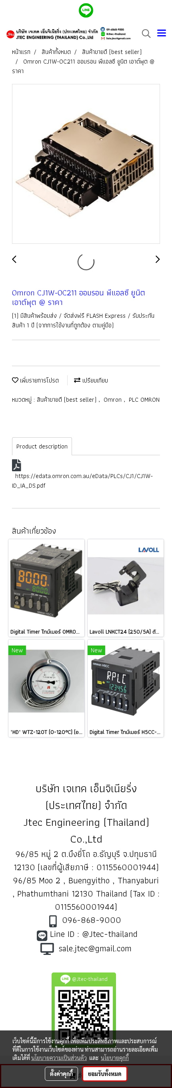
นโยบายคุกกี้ (115, 1057)
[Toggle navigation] (161, 33)
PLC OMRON (144, 400)
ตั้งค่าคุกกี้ (61, 1073)
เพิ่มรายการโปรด (38, 380)
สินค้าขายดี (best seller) (67, 400)
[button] (144, 33)
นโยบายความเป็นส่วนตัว (59, 1057)
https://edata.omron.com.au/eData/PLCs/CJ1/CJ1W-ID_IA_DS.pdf (82, 480)
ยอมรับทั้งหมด (105, 1073)
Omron (114, 400)
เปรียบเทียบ (94, 380)
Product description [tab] (42, 446)
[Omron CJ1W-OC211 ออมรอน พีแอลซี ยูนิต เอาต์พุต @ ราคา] (86, 164)
